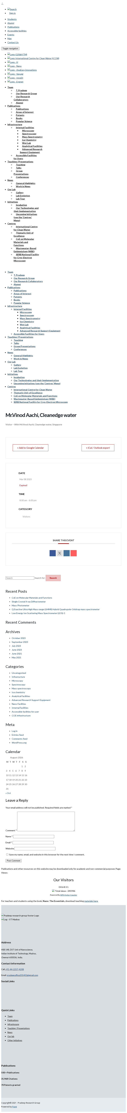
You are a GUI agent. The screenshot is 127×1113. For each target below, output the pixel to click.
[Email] (73, 553)
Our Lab (11, 189)
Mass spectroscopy (21, 688)
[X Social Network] (60, 553)
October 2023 (19, 638)
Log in (15, 731)
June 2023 (17, 649)
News (10, 180)
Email (9, 842)
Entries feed (18, 735)
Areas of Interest (25, 112)
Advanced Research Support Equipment (31, 151)
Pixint (14, 1106)
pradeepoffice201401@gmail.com (22, 975)
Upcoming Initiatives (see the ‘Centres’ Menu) (25, 217)
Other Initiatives (14, 1040)
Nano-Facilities (19, 704)
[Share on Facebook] (53, 553)
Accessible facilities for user (25, 711)
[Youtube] (9, 987)
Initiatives (12, 201)
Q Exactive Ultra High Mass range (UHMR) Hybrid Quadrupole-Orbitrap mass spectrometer (56, 609)
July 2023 (16, 646)
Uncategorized (19, 673)
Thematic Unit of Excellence (23, 234)
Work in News (23, 186)
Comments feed (19, 738)
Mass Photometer (20, 605)
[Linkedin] (67, 553)
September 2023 (20, 642)
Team (10, 87)
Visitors (26, 516)
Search (13, 9)
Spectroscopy (29, 133)
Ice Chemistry (29, 140)
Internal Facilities (25, 127)
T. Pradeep (21, 90)
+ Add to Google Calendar (30, 447)
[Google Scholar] (2, 987)
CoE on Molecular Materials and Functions (24, 242)
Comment (11, 830)
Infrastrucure (13, 1024)
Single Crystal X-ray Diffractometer (29, 601)
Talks (18, 167)
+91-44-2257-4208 (14, 969)
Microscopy (28, 130)
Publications (13, 27)
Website (10, 848)
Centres (11, 223)
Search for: (40, 578)
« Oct (8, 793)
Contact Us (13, 42)
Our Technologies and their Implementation (26, 209)
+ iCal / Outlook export (98, 447)
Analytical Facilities (32, 146)
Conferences (22, 177)
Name (9, 836)
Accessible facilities (16, 30)
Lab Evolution (23, 195)
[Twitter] (5, 987)
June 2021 (17, 653)
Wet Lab (26, 143)
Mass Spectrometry (32, 136)
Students (12, 19)
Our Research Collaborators (22, 98)
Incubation (21, 205)
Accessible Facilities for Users (25, 157)
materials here (91, 901)
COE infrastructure (21, 715)
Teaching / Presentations (20, 161)
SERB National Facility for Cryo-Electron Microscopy (26, 257)
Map (9, 38)
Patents (20, 115)
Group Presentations (21, 172)
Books (19, 118)
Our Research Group (26, 93)
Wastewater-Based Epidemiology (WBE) (25, 250)
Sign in (12, 13)
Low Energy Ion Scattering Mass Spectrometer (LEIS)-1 (38, 613)
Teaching (20, 164)
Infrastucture (18, 676)
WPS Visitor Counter (68, 895)
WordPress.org (19, 742)
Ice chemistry (18, 692)
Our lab (10, 1036)
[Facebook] (4, 987)
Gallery (19, 192)
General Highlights (25, 183)
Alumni (10, 23)
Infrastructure (14, 124)
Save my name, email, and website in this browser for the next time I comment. (47, 854)
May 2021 (16, 657)
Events (10, 34)
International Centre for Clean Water (25, 228)
